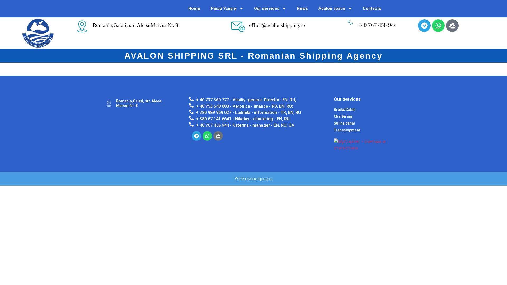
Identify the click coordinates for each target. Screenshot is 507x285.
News (302, 8)
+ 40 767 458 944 (376, 25)
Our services (266, 8)
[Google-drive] (452, 25)
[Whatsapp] (438, 25)
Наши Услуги (224, 8)
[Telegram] (424, 25)
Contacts (372, 8)
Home (194, 8)
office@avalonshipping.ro (277, 25)
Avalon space (331, 8)
